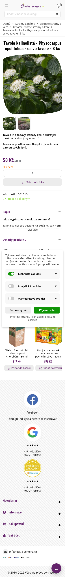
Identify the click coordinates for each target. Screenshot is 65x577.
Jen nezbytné (18, 310)
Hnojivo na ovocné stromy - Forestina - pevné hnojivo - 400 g (48, 353)
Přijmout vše (47, 310)
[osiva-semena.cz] (32, 5)
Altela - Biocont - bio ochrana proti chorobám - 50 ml (17, 353)
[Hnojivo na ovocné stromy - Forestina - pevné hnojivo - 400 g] (48, 331)
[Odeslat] (57, 14)
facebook (32, 412)
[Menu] (6, 5)
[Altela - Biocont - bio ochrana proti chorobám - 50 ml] (17, 331)
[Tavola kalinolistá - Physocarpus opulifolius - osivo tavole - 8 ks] (32, 84)
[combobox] (29, 14)
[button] (32, 211)
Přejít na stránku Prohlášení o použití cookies (32, 318)
